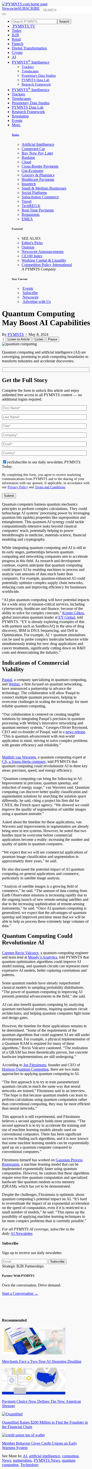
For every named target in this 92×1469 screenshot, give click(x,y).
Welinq (14, 684)
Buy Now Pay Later (37, 153)
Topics (15, 134)
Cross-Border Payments (40, 166)
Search (64, 21)
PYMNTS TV (23, 26)
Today (17, 31)
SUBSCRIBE (29, 8)
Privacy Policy (18, 487)
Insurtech (29, 184)
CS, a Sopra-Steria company (24, 761)
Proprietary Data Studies (39, 75)
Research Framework (36, 84)
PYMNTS (16, 334)
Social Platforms (34, 193)
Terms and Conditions (50, 487)
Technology (29, 1465)
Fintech (17, 44)
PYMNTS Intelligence (30, 62)
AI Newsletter (21, 1233)
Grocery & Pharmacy (38, 175)
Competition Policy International (47, 265)
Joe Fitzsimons (34, 1065)
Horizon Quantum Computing (25, 1069)
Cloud (26, 162)
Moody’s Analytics (42, 957)
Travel (26, 201)
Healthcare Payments (38, 179)
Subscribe (30, 293)
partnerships (22, 1460)
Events (17, 120)
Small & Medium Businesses (44, 188)
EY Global (66, 617)
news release (75, 732)
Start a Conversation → (20, 1293)
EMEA (27, 219)
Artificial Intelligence (38, 144)
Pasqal (7, 680)
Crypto (17, 52)
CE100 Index (32, 256)
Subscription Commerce (40, 197)
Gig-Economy (33, 171)
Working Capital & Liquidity (44, 260)
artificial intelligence (44, 1456)
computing (70, 1456)
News (6, 1460)
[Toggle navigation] (4, 14)
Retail (16, 39)
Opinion (28, 247)
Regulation (20, 116)
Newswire (10, 8)
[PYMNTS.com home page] (25, 4)
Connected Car (33, 149)
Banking (28, 157)
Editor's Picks (32, 243)
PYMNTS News (47, 1460)
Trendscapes (30, 71)
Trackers (28, 67)
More (16, 125)
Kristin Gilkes (73, 613)
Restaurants (30, 214)
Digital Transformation (29, 48)
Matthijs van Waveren (19, 757)
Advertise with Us (37, 301)
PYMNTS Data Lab (35, 80)
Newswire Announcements (43, 252)
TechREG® (31, 206)
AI (14, 57)
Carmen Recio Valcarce (20, 953)
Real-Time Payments (38, 210)
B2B (15, 35)
